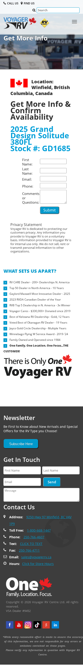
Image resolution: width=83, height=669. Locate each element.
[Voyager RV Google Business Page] (46, 624)
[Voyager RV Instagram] (28, 624)
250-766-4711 (29, 550)
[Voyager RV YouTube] (19, 624)
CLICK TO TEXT (31, 544)
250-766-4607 (34, 537)
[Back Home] (29, 587)
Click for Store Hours (38, 564)
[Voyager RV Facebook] (9, 624)
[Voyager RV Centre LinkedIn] (55, 624)
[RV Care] (43, 24)
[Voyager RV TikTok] (37, 624)
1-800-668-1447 (39, 530)
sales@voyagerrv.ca (36, 557)
